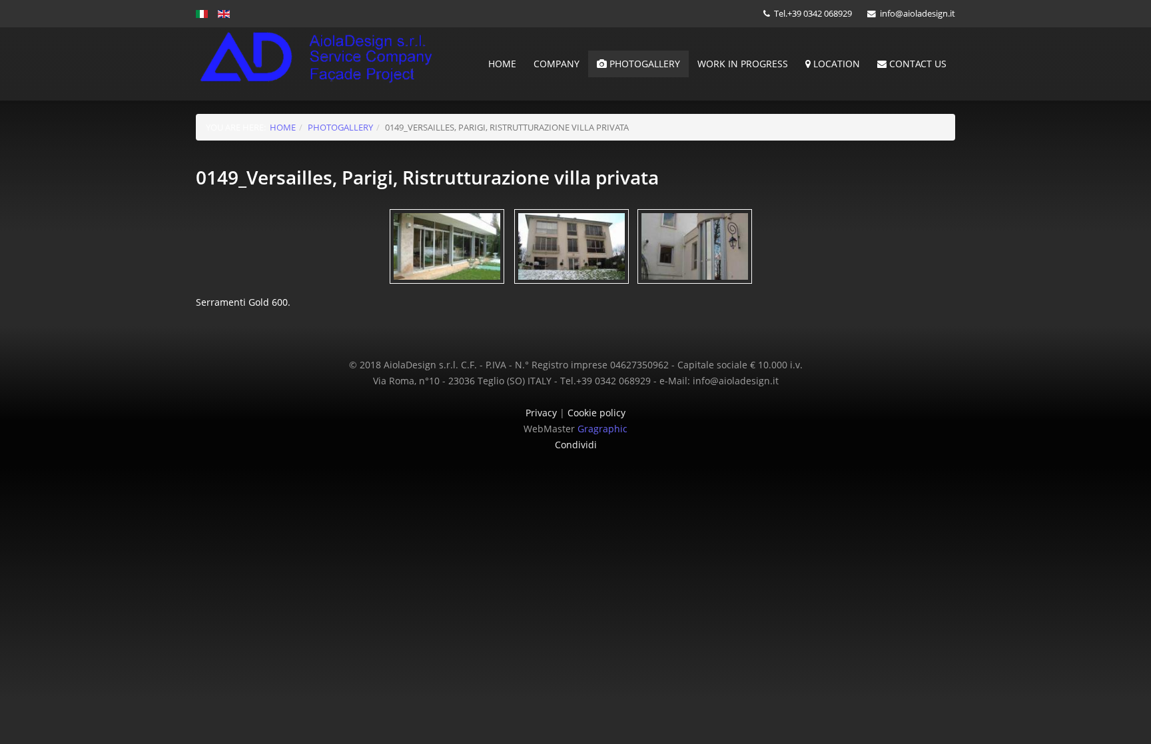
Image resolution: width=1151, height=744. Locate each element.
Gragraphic (602, 428)
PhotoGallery (643, 63)
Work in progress (742, 63)
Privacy (543, 412)
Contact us (917, 63)
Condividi (576, 444)
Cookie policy (596, 412)
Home (502, 63)
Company (556, 63)
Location (835, 63)
